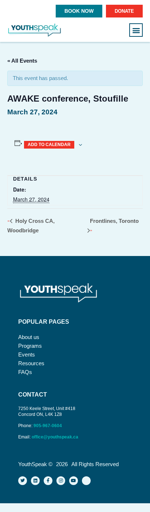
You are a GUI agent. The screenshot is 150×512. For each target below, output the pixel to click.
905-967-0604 (48, 425)
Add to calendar (49, 144)
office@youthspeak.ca (55, 437)
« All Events (22, 61)
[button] (136, 30)
